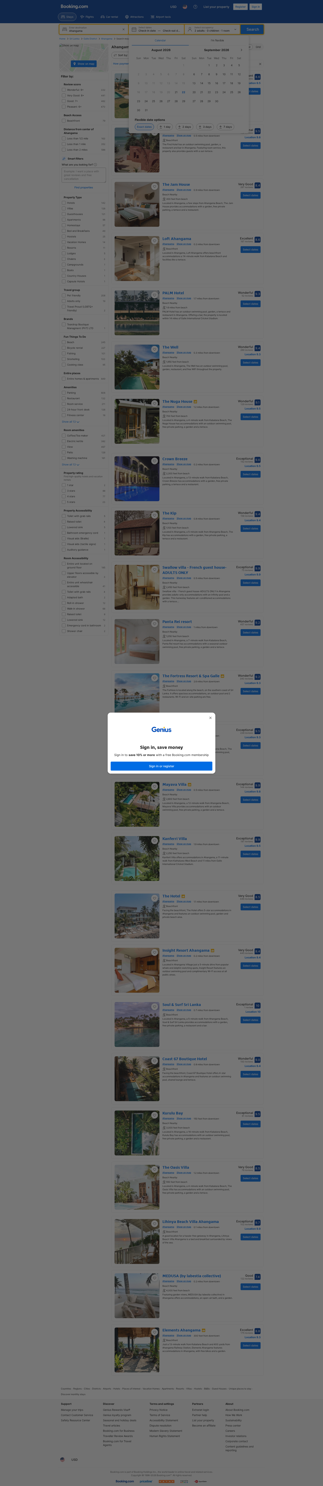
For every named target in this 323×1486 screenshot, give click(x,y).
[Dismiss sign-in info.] (210, 717)
